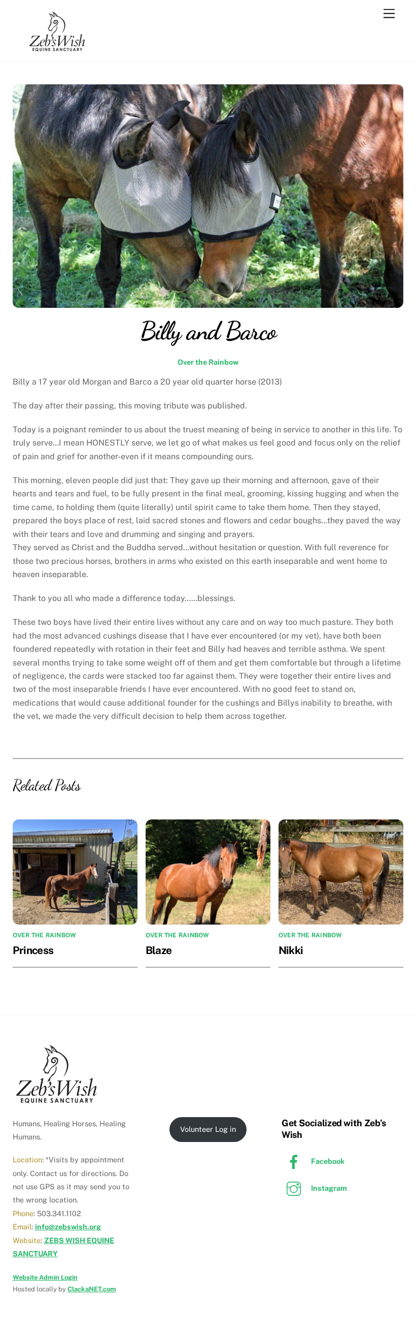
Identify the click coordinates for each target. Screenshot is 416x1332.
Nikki (291, 950)
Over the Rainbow (208, 362)
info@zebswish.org (68, 1226)
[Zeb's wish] (57, 48)
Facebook (326, 1161)
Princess (33, 950)
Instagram (328, 1188)
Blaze (159, 950)
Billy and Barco (208, 330)
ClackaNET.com (91, 1289)
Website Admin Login (45, 1277)
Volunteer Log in (208, 1129)
